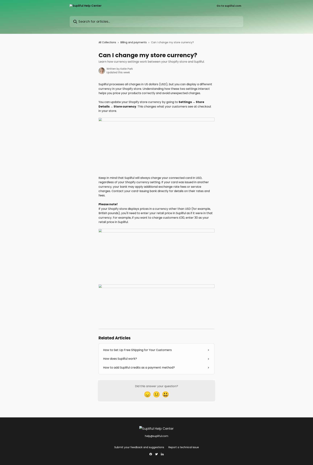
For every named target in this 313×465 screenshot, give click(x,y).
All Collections (107, 42)
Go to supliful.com (229, 6)
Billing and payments (133, 42)
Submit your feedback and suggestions (139, 447)
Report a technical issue (183, 447)
